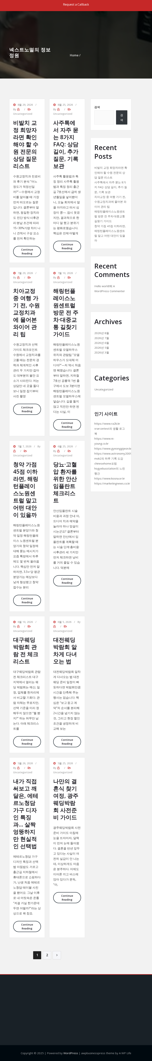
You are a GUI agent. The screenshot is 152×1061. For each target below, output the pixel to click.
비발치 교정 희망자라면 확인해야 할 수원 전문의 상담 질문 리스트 (25, 144)
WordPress (70, 1053)
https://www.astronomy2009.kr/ (115, 453)
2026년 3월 (101, 352)
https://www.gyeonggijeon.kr (113, 448)
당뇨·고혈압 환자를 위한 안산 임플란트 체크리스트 (65, 482)
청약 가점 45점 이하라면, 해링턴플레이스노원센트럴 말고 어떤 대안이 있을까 (25, 489)
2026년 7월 (101, 338)
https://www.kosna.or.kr (109, 478)
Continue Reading (31, 251)
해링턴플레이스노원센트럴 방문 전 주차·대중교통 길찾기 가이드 (65, 312)
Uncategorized (22, 113)
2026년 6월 (101, 343)
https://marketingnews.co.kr (112, 483)
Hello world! (102, 286)
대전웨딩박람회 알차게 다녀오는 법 (65, 650)
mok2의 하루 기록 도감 (108, 458)
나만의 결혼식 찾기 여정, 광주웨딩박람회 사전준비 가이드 (65, 799)
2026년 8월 (101, 333)
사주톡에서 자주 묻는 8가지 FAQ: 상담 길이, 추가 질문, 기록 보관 (65, 144)
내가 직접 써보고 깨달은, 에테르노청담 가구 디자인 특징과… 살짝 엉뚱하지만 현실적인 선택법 (25, 813)
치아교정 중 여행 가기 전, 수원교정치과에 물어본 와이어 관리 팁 (26, 312)
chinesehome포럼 (105, 463)
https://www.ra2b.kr (107, 423)
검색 (97, 107)
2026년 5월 (101, 347)
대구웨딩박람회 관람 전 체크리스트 (25, 650)
